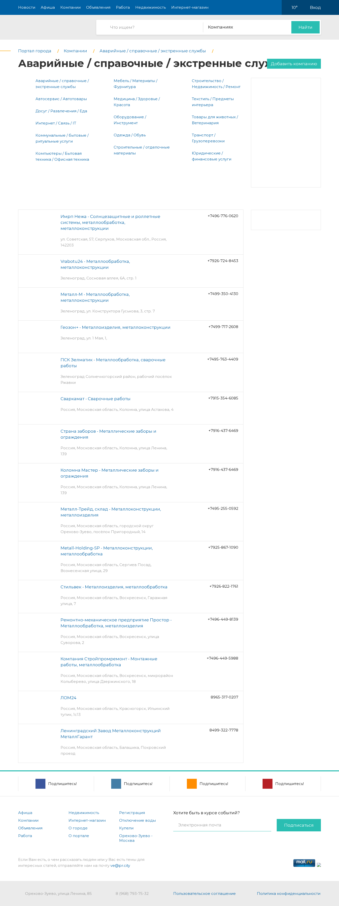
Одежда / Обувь (130, 135)
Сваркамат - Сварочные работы (96, 398)
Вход (315, 7)
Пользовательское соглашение (204, 893)
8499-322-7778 (223, 730)
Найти (305, 27)
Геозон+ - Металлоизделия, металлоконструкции (115, 327)
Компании (70, 7)
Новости (26, 7)
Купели (126, 828)
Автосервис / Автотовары (61, 98)
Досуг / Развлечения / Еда (61, 111)
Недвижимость (150, 7)
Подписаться (299, 825)
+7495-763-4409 (222, 359)
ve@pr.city (120, 865)
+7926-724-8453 (222, 260)
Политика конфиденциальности (288, 893)
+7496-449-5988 (222, 658)
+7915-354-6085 (223, 398)
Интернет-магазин (189, 7)
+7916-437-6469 (223, 430)
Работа (123, 7)
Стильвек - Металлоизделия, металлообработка (114, 586)
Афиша (48, 7)
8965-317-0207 (224, 697)
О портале (78, 835)
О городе (78, 828)
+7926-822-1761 (223, 586)
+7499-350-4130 (223, 293)
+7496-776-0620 (223, 215)
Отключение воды (137, 820)
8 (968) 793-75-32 (132, 893)
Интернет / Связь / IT (55, 123)
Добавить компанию (294, 63)
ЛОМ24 (68, 697)
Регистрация (132, 812)
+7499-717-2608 (223, 326)
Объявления (98, 7)
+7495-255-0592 (223, 508)
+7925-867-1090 (223, 547)
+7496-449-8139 (223, 619)
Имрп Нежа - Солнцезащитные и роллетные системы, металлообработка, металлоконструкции (110, 222)
